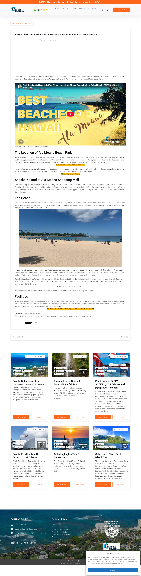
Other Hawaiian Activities (61, 535)
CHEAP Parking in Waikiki (70, 174)
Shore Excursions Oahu (81, 9)
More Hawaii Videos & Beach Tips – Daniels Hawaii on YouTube (70, 309)
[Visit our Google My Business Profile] (17, 543)
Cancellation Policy (59, 545)
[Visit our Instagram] (21, 543)
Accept (112, 570)
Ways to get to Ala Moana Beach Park (70, 165)
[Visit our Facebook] (12, 543)
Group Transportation (60, 532)
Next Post (124, 337)
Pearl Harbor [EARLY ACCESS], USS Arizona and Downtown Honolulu (110, 384)
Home (57, 9)
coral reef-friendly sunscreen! (91, 270)
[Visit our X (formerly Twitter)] (31, 543)
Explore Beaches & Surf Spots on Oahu (70, 286)
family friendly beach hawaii (46, 316)
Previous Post (18, 337)
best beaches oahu (26, 316)
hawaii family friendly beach (68, 316)
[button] (137, 553)
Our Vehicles (56, 540)
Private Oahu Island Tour (26, 381)
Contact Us (56, 542)
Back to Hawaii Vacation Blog (22, 23)
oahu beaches (86, 316)
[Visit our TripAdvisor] (26, 543)
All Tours (55, 527)
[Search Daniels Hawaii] (102, 9)
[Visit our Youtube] (35, 543)
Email (35, 322)
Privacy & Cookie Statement (70, 563)
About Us (55, 537)
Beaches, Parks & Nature (32, 314)
